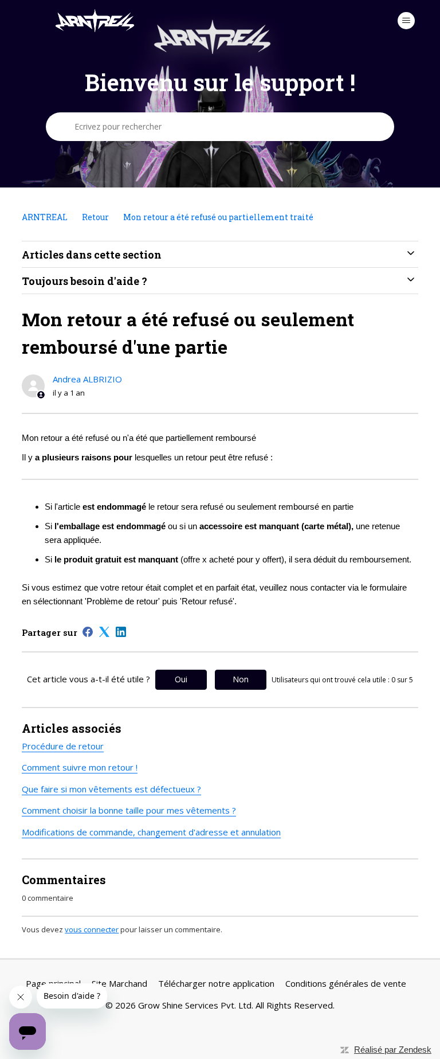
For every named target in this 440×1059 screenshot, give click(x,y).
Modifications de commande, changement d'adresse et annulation (151, 832)
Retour (96, 217)
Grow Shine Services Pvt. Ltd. (195, 1005)
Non (241, 679)
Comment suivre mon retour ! (80, 767)
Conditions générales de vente (345, 983)
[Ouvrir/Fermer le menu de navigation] (406, 20)
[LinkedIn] (121, 632)
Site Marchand (119, 983)
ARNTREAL (45, 217)
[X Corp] (104, 632)
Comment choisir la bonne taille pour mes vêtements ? (129, 810)
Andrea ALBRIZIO (87, 379)
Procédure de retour (63, 746)
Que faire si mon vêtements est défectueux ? (111, 789)
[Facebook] (87, 632)
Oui (181, 679)
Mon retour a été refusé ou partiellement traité (218, 217)
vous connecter (92, 929)
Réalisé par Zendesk (392, 1049)
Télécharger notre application (216, 983)
